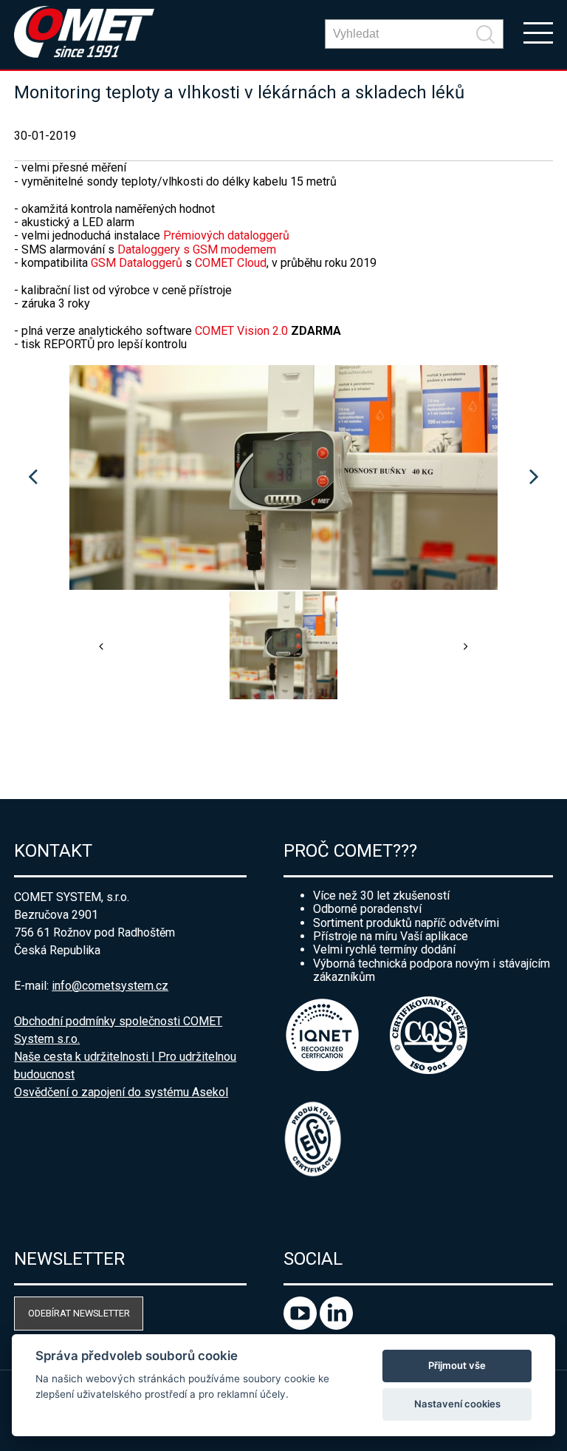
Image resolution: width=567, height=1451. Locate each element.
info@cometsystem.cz (110, 986)
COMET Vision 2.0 (243, 331)
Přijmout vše (457, 1365)
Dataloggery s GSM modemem (196, 249)
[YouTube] (302, 1326)
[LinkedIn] (336, 1326)
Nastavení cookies (457, 1404)
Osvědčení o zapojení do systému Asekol (121, 1092)
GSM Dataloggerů (136, 263)
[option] (283, 477)
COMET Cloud (231, 263)
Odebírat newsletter (79, 1313)
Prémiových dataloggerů (226, 235)
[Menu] (538, 31)
